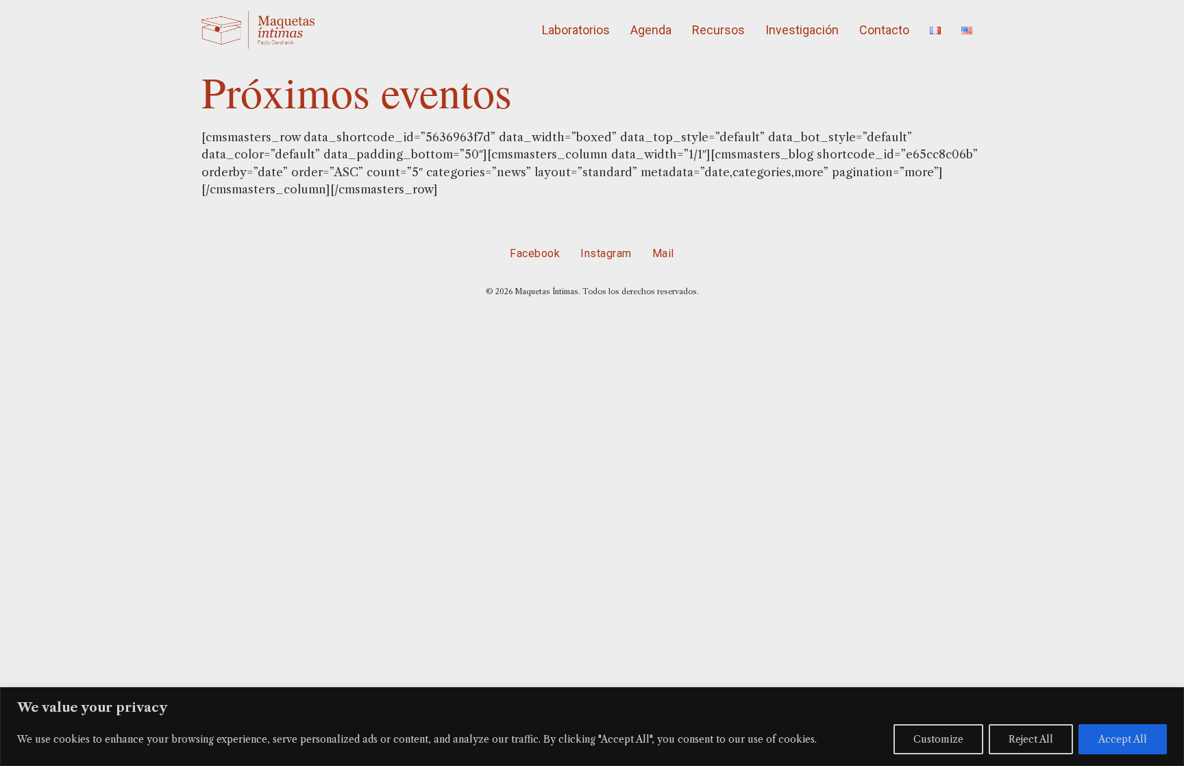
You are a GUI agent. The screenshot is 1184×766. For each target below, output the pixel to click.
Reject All (1031, 739)
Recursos (718, 30)
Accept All (1122, 739)
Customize (938, 739)
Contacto (884, 30)
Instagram (606, 253)
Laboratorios (576, 30)
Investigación (802, 30)
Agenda (650, 30)
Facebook (535, 253)
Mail (663, 253)
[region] (592, 726)
